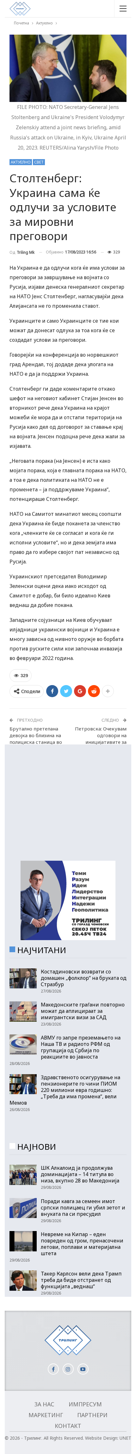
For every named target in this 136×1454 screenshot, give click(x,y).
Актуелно (21, 162)
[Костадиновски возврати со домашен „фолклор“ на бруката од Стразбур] (23, 978)
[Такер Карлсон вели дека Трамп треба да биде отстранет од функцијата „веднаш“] (23, 1280)
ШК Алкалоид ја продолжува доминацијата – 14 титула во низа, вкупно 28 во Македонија (80, 1174)
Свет (39, 162)
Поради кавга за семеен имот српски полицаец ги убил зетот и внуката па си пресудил (83, 1207)
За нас (44, 1404)
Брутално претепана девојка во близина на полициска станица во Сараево (35, 738)
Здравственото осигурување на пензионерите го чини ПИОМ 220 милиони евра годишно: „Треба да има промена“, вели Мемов (64, 1090)
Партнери (92, 1415)
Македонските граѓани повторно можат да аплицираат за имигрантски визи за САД (83, 1011)
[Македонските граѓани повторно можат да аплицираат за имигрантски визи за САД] (23, 1011)
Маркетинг (45, 1415)
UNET (125, 1438)
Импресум (85, 1404)
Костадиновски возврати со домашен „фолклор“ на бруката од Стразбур (84, 978)
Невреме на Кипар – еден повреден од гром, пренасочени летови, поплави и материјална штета (82, 1244)
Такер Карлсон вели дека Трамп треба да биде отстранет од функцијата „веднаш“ (81, 1280)
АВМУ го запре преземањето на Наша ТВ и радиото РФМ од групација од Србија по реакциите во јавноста (81, 1047)
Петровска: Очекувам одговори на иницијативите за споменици (101, 738)
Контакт (68, 1426)
